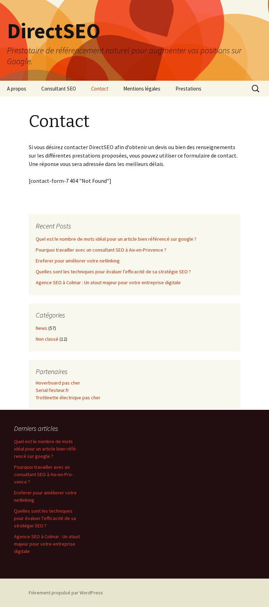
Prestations (188, 88)
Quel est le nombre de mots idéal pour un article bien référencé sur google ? (116, 239)
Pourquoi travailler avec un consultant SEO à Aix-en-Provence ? (101, 250)
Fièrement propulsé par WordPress (66, 592)
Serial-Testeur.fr (52, 390)
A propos (16, 88)
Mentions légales (141, 88)
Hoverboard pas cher (58, 383)
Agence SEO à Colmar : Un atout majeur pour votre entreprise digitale (108, 282)
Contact (99, 88)
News (41, 328)
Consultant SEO (58, 88)
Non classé (47, 339)
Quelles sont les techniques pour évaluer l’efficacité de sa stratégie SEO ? (113, 271)
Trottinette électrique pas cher (68, 397)
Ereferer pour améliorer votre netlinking (78, 261)
